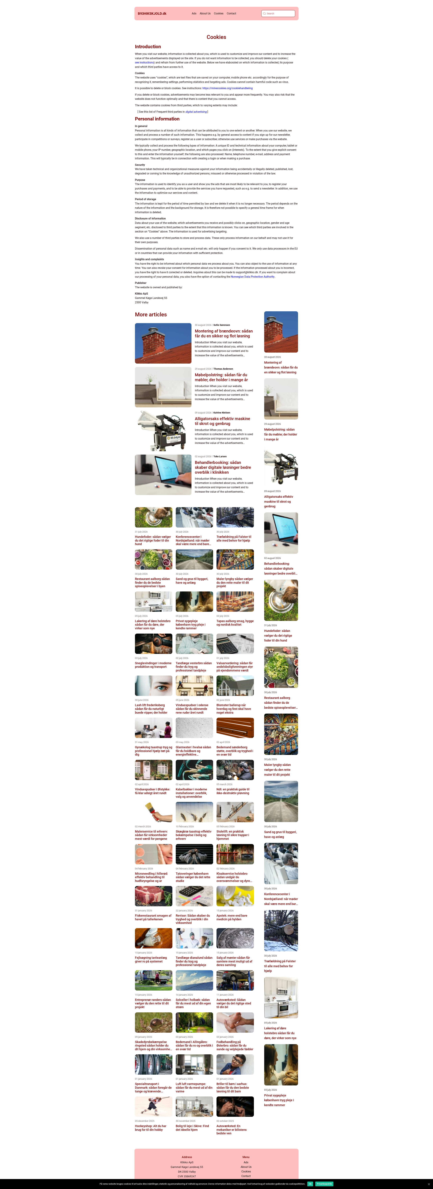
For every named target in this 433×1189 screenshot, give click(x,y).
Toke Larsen (220, 456)
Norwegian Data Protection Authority (253, 276)
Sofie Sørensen (221, 325)
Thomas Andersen (223, 368)
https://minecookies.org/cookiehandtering (227, 88)
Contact (231, 13)
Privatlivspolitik (324, 1184)
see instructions (144, 62)
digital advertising (196, 111)
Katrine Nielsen (221, 412)
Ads (194, 13)
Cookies (218, 13)
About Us (205, 13)
